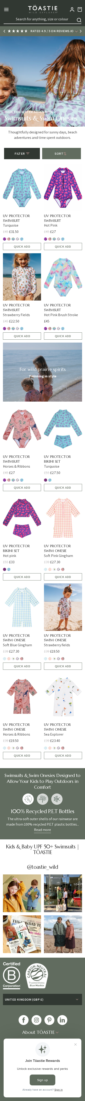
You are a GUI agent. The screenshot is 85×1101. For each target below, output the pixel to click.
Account (72, 9)
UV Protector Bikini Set (57, 459)
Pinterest (49, 1020)
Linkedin (62, 1020)
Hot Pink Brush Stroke (13, 239)
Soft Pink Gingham (49, 569)
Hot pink (45, 480)
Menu (6, 9)
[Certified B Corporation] (14, 975)
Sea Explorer (54, 569)
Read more (42, 829)
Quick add (22, 246)
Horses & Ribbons (8, 239)
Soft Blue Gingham (45, 569)
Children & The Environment (42, 799)
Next (80, 31)
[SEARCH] (79, 20)
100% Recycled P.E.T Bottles (28, 799)
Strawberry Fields (17, 239)
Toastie (42, 9)
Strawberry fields (58, 569)
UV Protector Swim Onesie (57, 548)
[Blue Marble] (39, 975)
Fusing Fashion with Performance (57, 799)
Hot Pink (4, 239)
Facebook (24, 1020)
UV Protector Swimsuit (16, 218)
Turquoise (21, 239)
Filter (20, 154)
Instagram (36, 1020)
